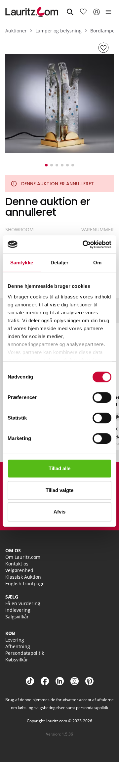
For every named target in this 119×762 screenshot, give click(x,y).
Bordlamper (103, 30)
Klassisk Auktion (23, 577)
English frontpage (25, 583)
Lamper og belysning (58, 30)
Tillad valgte (59, 490)
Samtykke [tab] (21, 262)
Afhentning (17, 646)
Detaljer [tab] (60, 262)
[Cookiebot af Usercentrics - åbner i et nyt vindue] (84, 244)
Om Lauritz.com (22, 557)
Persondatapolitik (24, 653)
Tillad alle (59, 468)
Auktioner (16, 30)
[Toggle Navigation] (108, 12)
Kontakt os (16, 563)
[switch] (102, 397)
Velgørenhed (19, 570)
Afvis (59, 512)
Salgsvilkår (17, 616)
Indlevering (17, 610)
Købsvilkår (16, 659)
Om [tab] (97, 262)
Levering (14, 640)
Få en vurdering (22, 603)
